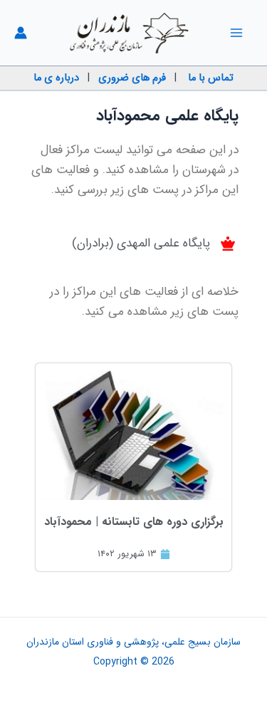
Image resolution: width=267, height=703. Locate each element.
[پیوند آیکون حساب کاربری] (20, 32)
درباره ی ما (56, 78)
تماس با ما (211, 78)
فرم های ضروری (132, 78)
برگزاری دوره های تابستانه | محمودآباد (134, 522)
